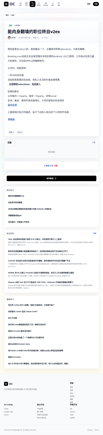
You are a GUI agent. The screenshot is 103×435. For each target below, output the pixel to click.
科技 (94, 233)
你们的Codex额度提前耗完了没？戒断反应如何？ (27, 324)
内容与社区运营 (42, 415)
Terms (97, 430)
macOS (72, 412)
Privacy (90, 430)
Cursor (6, 415)
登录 (88, 4)
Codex (6, 409)
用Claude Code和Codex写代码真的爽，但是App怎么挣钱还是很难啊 (35, 350)
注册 (95, 4)
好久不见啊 (12, 318)
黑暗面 (11, 119)
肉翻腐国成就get (15, 215)
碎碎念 (72, 396)
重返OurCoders (14, 357)
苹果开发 (73, 404)
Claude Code (8, 412)
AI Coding (8, 404)
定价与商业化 (41, 418)
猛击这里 (12, 104)
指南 (71, 402)
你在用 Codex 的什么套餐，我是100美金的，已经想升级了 (31, 305)
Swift (71, 415)
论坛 (12, 15)
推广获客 (40, 412)
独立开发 (40, 404)
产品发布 (40, 409)
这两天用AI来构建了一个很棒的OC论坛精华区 (26, 337)
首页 (7, 15)
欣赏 (11, 132)
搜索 (71, 399)
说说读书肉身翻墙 (15, 202)
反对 (20, 132)
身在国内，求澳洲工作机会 (18, 222)
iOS (71, 409)
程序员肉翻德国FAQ (16, 196)
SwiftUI (72, 418)
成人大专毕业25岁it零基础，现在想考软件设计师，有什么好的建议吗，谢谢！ (38, 363)
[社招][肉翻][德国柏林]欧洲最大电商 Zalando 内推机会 (30, 209)
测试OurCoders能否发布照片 (20, 331)
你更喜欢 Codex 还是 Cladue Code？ (23, 311)
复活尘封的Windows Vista (19, 344)
